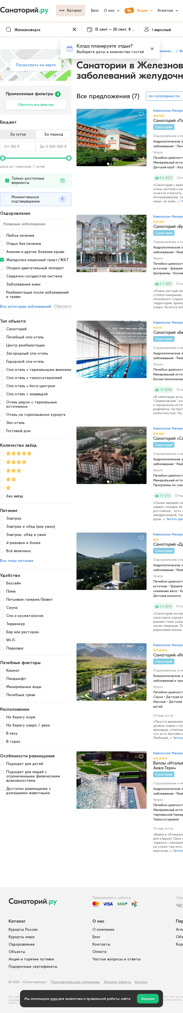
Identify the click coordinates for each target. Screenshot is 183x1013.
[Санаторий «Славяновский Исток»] (111, 458)
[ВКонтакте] (179, 905)
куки (54, 998)
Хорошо (147, 998)
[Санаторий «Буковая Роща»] (111, 246)
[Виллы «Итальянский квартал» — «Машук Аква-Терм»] (111, 782)
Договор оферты (117, 982)
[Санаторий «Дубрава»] (111, 564)
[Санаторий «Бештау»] (111, 352)
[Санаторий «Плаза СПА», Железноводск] (111, 140)
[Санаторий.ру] (28, 10)
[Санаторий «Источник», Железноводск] (111, 674)
